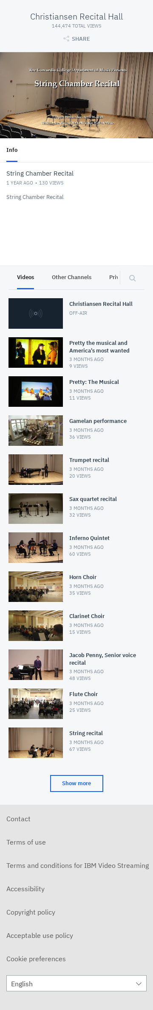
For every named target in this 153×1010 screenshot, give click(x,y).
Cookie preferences (36, 958)
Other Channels (71, 277)
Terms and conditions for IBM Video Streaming (77, 865)
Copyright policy (30, 912)
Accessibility (25, 888)
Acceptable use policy (39, 935)
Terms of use (26, 842)
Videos (25, 277)
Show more (76, 783)
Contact (18, 818)
